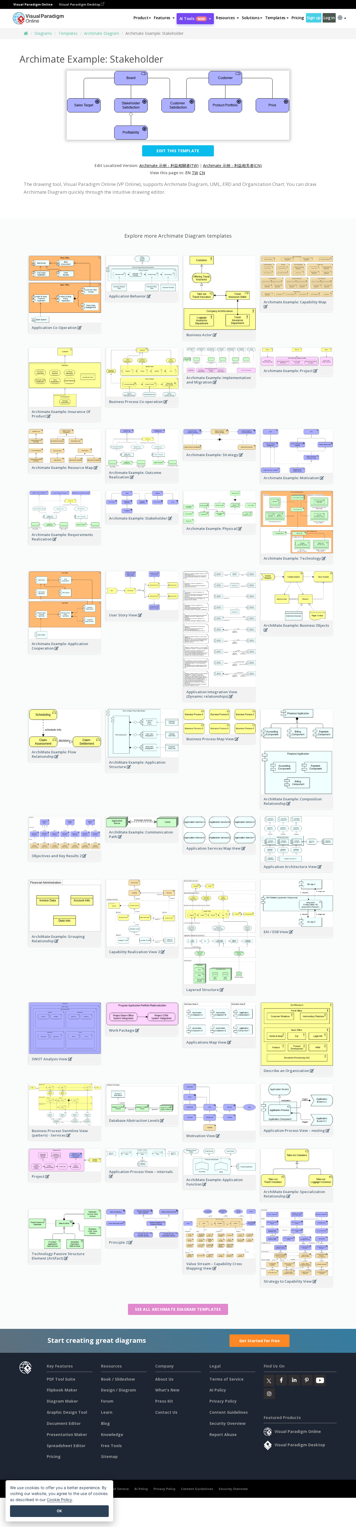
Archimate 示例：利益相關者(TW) (169, 165)
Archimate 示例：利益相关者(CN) (232, 165)
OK (59, 1511)
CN (202, 172)
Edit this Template (178, 150)
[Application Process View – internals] (142, 1179)
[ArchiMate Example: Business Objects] (297, 633)
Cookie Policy (59, 1499)
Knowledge (112, 1434)
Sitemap (109, 1456)
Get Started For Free (259, 1340)
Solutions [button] (250, 17)
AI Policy (217, 1390)
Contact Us (166, 1412)
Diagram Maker (62, 1401)
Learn (106, 1412)
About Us (164, 1379)
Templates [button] (275, 17)
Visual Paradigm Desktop (80, 4)
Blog (105, 1423)
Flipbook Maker (62, 1390)
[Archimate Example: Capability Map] (297, 309)
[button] (164, 18)
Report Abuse (223, 1434)
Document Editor (64, 1423)
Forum (107, 1401)
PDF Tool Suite (61, 1379)
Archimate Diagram (101, 33)
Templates (68, 33)
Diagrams (43, 33)
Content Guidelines (228, 1412)
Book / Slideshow (118, 1379)
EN (188, 172)
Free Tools (111, 1445)
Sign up (314, 17)
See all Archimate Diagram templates (178, 1309)
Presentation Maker (67, 1434)
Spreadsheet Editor (66, 1445)
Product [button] (141, 17)
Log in (329, 17)
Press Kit (164, 1401)
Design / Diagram (118, 1390)
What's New (167, 1390)
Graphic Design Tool (67, 1412)
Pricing (297, 17)
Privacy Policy (223, 1401)
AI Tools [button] (192, 18)
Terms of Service (226, 1379)
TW (195, 172)
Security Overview (227, 1423)
